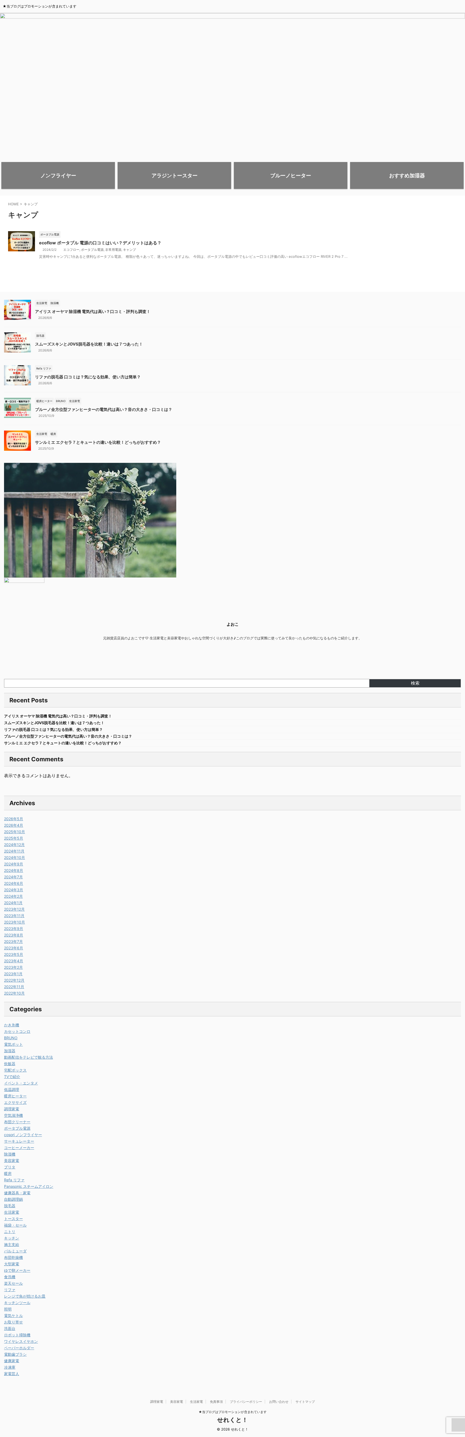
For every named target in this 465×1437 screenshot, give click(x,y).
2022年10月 (14, 993)
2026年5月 (13, 818)
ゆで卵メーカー (17, 1270)
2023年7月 (13, 941)
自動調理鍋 (13, 1199)
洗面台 (9, 1328)
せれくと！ (232, 1419)
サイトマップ (305, 1402)
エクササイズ (15, 1102)
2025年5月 (13, 838)
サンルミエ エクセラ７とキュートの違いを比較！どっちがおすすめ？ (98, 442)
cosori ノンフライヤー (23, 1134)
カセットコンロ (17, 1031)
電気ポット (13, 1044)
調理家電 (11, 1109)
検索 (415, 683)
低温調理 (11, 1089)
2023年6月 (13, 948)
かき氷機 (11, 1025)
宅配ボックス (15, 1070)
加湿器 (9, 1050)
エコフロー (71, 250)
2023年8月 (13, 935)
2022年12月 (14, 980)
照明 (8, 1309)
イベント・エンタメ (21, 1083)
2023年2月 (13, 967)
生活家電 (11, 1212)
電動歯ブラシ (15, 1354)
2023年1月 (13, 973)
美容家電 (11, 1160)
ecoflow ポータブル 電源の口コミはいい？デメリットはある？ (100, 242)
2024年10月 (14, 857)
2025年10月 (14, 831)
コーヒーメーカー (19, 1147)
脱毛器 (9, 1205)
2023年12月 (14, 909)
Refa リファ (14, 1180)
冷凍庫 (9, 1367)
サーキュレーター (19, 1141)
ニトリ (9, 1231)
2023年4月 (13, 961)
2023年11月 (14, 915)
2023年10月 (14, 922)
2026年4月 (13, 825)
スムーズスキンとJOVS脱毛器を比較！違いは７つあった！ (89, 344)
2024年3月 (13, 889)
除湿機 (9, 1154)
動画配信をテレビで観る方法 (28, 1057)
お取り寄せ (13, 1322)
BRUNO (10, 1038)
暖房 (8, 1173)
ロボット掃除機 (17, 1335)
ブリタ (9, 1167)
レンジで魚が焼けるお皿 (24, 1296)
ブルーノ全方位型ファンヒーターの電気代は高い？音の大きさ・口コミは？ (103, 409)
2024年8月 (13, 870)
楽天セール (13, 1283)
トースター (13, 1218)
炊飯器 (9, 1063)
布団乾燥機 (13, 1257)
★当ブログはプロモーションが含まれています (233, 1412)
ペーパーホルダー (19, 1348)
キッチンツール (17, 1302)
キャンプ (129, 250)
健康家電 (11, 1360)
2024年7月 (13, 877)
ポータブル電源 (92, 250)
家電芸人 (11, 1373)
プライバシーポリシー (246, 1402)
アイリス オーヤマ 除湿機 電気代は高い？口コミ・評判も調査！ (92, 311)
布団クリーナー (17, 1121)
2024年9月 (13, 864)
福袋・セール (15, 1225)
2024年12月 (14, 844)
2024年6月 (13, 883)
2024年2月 (13, 896)
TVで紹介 (12, 1076)
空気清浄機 (13, 1115)
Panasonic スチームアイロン (28, 1186)
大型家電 (11, 1264)
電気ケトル (13, 1315)
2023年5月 (13, 954)
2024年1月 (13, 902)
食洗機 (9, 1276)
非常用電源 (113, 250)
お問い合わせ (278, 1402)
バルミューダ (15, 1251)
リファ (9, 1289)
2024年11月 (14, 851)
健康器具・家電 (17, 1193)
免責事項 (216, 1402)
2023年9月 (13, 928)
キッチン (11, 1238)
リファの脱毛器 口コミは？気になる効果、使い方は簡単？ (88, 376)
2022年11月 (14, 986)
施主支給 (11, 1244)
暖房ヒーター (15, 1096)
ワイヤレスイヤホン (21, 1341)
